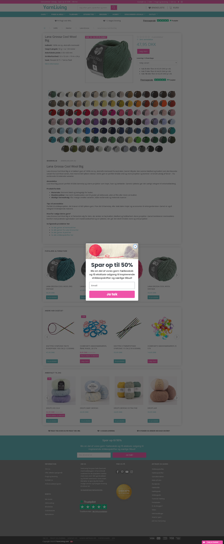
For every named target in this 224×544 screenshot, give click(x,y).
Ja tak (112, 294)
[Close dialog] (135, 246)
